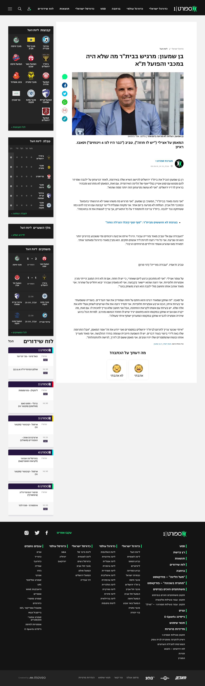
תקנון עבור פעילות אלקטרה (170, 599)
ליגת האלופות (108, 552)
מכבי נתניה (134, 608)
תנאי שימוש (177, 622)
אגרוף (38, 575)
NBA (63, 552)
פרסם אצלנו (132, 677)
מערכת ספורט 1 (164, 161)
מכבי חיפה (134, 580)
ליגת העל (163, 49)
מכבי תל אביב (133, 589)
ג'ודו (39, 570)
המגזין (181, 658)
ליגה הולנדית (108, 584)
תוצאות (64, 8)
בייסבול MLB (34, 612)
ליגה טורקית (108, 589)
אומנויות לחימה (33, 624)
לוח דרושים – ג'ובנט (174, 649)
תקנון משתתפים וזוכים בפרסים (168, 595)
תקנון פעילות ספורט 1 (173, 635)
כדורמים (37, 603)
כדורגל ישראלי (158, 8)
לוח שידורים (45, 8)
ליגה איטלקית (108, 575)
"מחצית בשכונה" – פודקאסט (166, 583)
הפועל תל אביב (132, 594)
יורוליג (63, 556)
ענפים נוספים (32, 546)
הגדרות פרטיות (86, 677)
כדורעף (37, 561)
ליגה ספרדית (108, 570)
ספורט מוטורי (34, 598)
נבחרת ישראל (133, 575)
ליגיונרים (135, 566)
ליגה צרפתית (108, 580)
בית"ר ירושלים (132, 584)
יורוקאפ (62, 561)
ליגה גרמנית (109, 566)
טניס (182, 610)
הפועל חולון (84, 570)
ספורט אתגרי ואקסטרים (34, 618)
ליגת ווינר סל (84, 552)
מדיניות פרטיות (175, 629)
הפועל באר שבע (131, 603)
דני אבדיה (85, 580)
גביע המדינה (133, 570)
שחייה (38, 566)
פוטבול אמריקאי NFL (30, 608)
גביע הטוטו (134, 561)
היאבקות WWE (33, 589)
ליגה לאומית (133, 556)
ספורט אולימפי (33, 580)
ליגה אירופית (108, 556)
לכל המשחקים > (19, 332)
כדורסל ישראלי (84, 8)
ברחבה (116, 8)
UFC (39, 584)
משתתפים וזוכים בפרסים (169, 589)
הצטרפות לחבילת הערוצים (171, 644)
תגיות (182, 653)
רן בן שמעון (158, 344)
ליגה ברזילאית (108, 598)
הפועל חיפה (134, 598)
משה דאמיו (167, 344)
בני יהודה (135, 612)
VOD (103, 8)
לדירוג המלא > (18, 235)
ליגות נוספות (108, 603)
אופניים (37, 594)
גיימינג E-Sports (174, 616)
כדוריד (38, 556)
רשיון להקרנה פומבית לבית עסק (168, 639)
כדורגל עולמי (135, 8)
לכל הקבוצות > (18, 127)
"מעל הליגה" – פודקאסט (169, 577)
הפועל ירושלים (83, 575)
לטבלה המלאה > (19, 213)
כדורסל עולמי (57, 546)
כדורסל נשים (84, 561)
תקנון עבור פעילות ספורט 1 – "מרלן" (165, 604)
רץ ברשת (179, 552)
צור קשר (118, 677)
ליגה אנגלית (109, 561)
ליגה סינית (109, 594)
